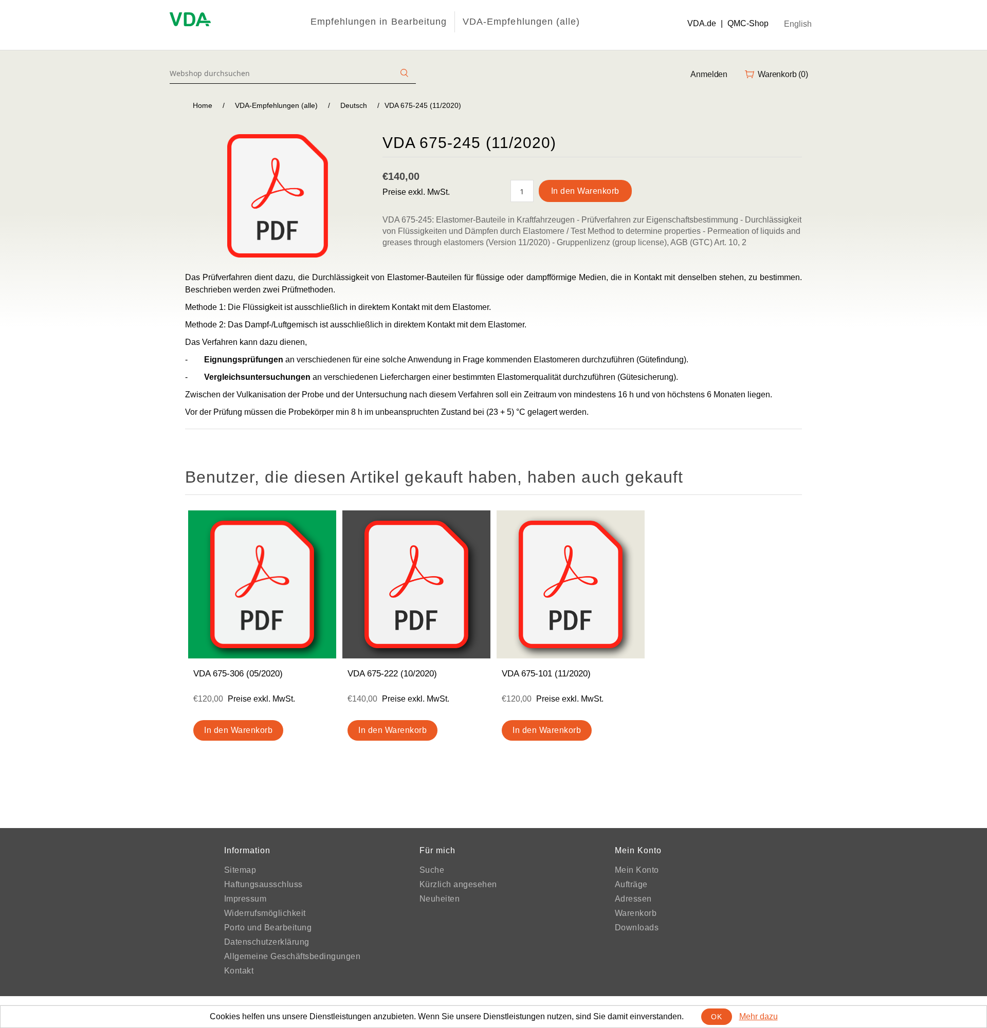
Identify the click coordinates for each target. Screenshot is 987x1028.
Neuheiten (439, 898)
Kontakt (239, 970)
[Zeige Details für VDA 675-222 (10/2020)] (416, 584)
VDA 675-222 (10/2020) (392, 673)
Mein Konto (637, 870)
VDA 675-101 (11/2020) (546, 673)
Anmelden (708, 74)
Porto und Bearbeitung (268, 927)
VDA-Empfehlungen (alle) (521, 21)
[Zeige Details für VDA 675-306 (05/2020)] (262, 584)
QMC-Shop (748, 23)
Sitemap (240, 870)
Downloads (637, 927)
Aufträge (631, 884)
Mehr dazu (758, 1016)
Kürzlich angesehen (458, 884)
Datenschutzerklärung (266, 942)
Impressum (245, 898)
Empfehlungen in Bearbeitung (378, 21)
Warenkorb (636, 913)
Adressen (633, 898)
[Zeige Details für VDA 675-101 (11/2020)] (570, 584)
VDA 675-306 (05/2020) (238, 673)
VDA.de (701, 23)
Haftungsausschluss (263, 884)
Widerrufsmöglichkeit (265, 913)
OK (716, 1017)
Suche (432, 870)
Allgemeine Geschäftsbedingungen (292, 956)
